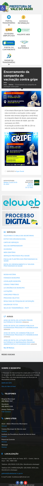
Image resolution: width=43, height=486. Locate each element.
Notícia (11, 84)
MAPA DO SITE (7, 383)
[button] (2, 8)
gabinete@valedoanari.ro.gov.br (12, 473)
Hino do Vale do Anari (9, 386)
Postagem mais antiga (29, 181)
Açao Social (20, 171)
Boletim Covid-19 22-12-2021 (29, 185)
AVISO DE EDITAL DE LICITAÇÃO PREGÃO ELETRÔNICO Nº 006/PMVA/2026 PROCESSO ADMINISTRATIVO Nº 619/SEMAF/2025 (19, 342)
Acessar (4, 426)
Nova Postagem (9, 180)
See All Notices (9, 348)
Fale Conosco (6, 411)
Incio (5, 84)
